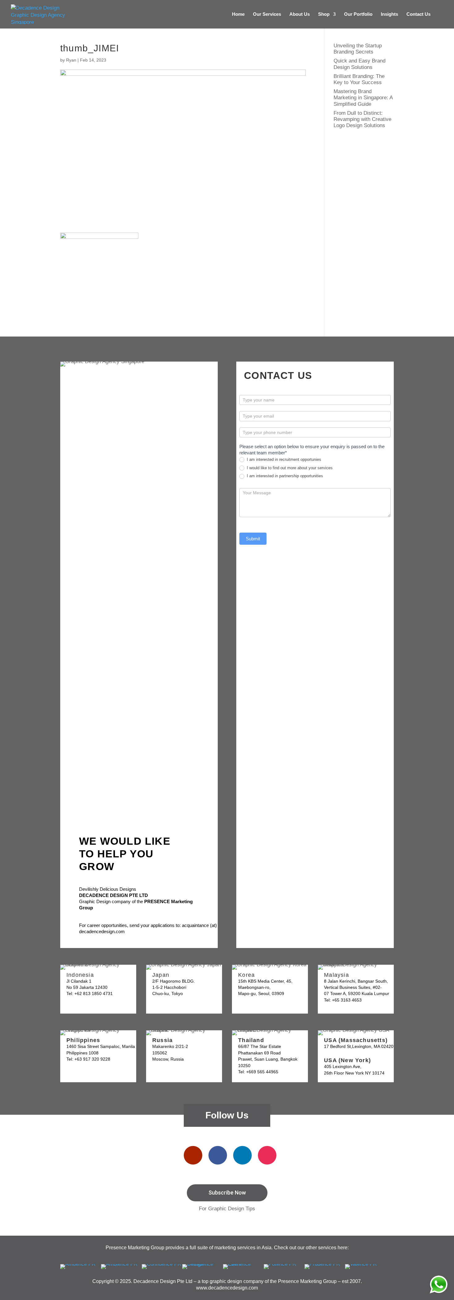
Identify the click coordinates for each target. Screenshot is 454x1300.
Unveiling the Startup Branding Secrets (358, 49)
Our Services (267, 14)
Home (238, 14)
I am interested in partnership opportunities (284, 476)
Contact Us (418, 14)
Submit (253, 538)
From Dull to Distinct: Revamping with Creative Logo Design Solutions (362, 119)
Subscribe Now (227, 1192)
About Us (299, 14)
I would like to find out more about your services (289, 468)
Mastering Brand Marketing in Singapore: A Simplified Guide (363, 97)
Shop (324, 14)
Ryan (71, 60)
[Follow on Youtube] (193, 1155)
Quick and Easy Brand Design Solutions (359, 64)
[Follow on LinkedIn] (242, 1155)
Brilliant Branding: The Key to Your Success (359, 79)
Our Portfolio (358, 14)
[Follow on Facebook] (217, 1155)
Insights (389, 14)
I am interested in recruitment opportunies (283, 459)
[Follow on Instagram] (267, 1155)
